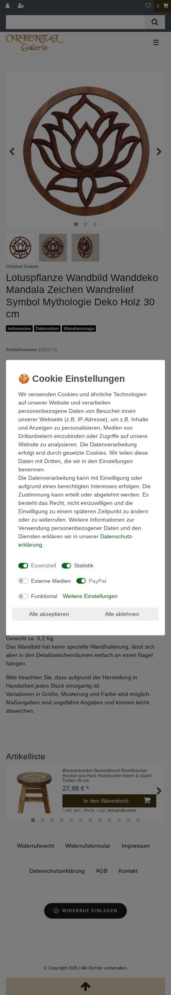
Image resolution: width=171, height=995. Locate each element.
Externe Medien (51, 580)
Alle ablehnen (122, 613)
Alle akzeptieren (49, 613)
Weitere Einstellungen (90, 596)
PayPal (97, 580)
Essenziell (43, 565)
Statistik (83, 565)
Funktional (44, 596)
